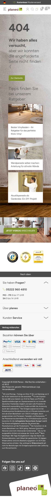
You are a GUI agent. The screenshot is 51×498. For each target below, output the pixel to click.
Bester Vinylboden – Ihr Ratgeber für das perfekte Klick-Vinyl (23, 130)
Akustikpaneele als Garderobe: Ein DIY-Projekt (24, 197)
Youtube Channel (14, 224)
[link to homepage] (15, 9)
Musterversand (29, 2)
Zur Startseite (17, 78)
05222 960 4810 (16, 289)
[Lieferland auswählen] (4, 2)
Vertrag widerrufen (10, 327)
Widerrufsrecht (37, 443)
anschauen (20, 230)
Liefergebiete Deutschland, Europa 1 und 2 (31, 421)
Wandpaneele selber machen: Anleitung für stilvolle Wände (25, 165)
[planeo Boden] (30, 488)
